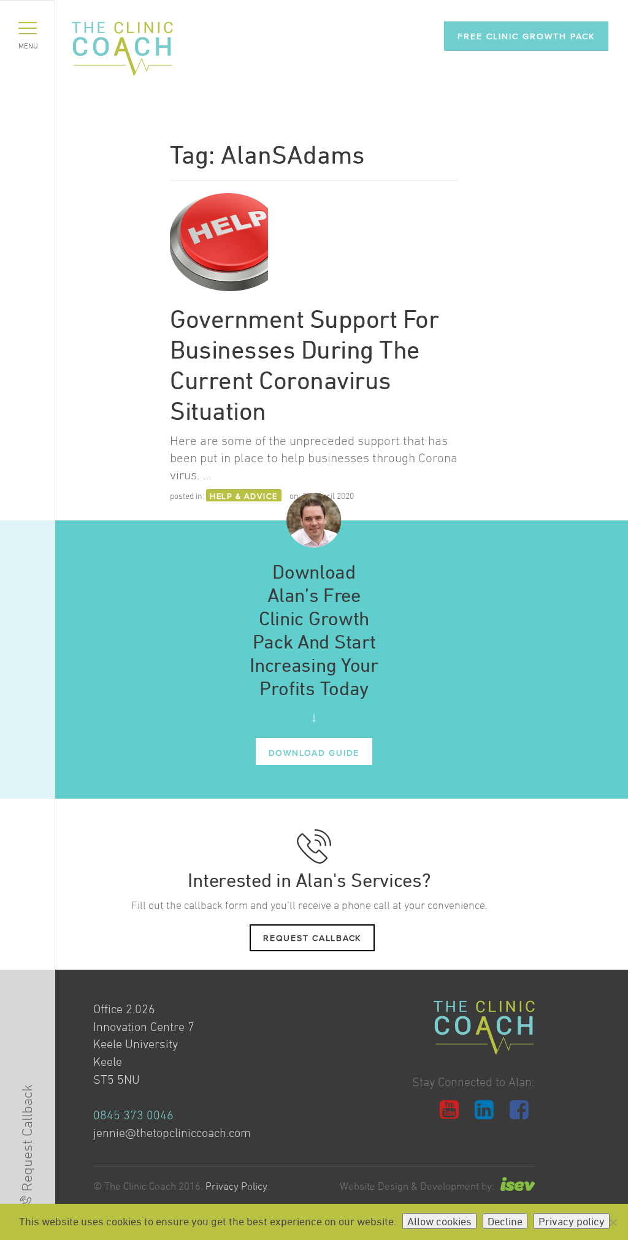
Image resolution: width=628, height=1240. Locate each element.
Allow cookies (439, 1221)
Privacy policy (571, 1221)
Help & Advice (244, 495)
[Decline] (613, 1222)
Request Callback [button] (312, 937)
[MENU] (27, 28)
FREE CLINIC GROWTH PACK (526, 36)
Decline (505, 1221)
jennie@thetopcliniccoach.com (172, 1132)
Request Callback (26, 1138)
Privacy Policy (236, 1186)
